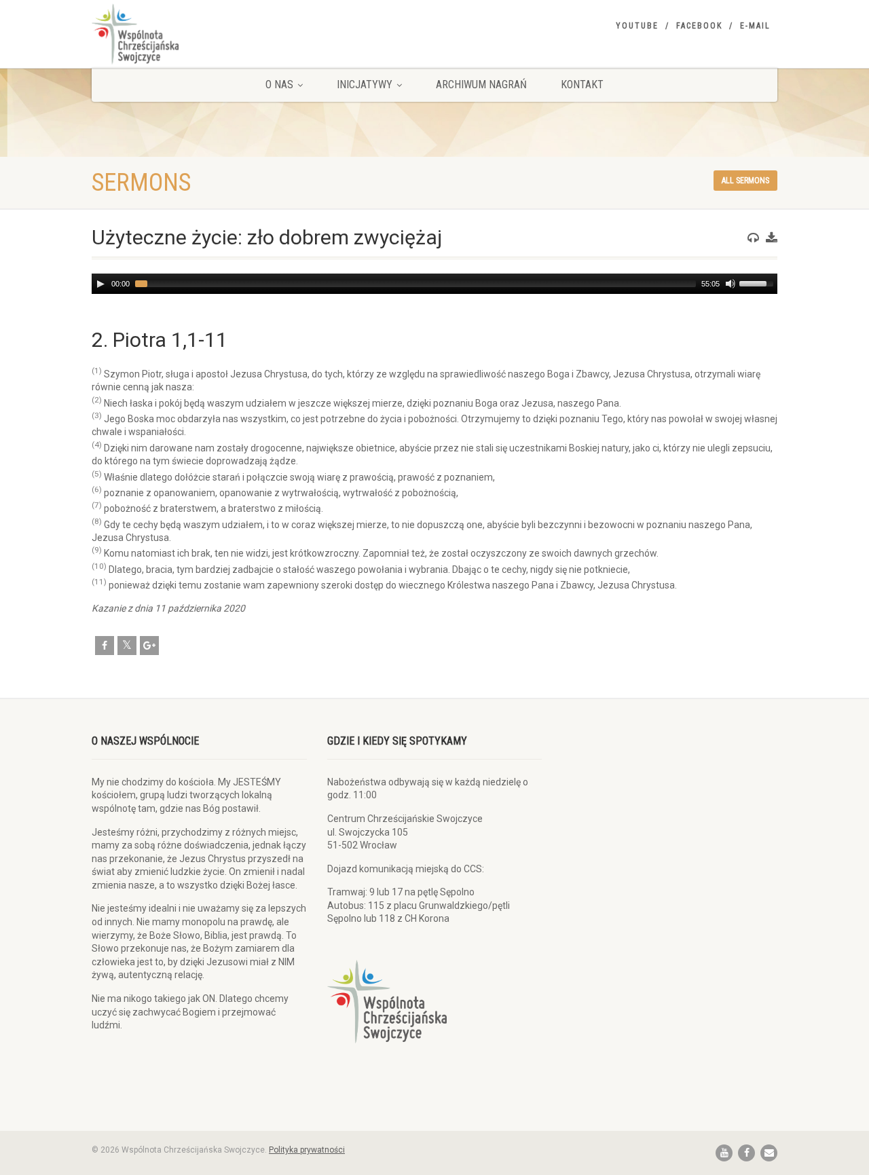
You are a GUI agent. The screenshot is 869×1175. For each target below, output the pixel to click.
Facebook (699, 26)
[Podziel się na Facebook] (104, 645)
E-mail (755, 26)
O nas (279, 84)
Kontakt (582, 84)
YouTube (637, 26)
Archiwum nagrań (481, 84)
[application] (434, 284)
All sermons (745, 180)
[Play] (100, 283)
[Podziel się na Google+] (149, 645)
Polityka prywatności (307, 1150)
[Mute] (730, 283)
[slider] (758, 282)
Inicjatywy (364, 84)
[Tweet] (126, 645)
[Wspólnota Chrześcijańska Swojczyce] (199, 33)
